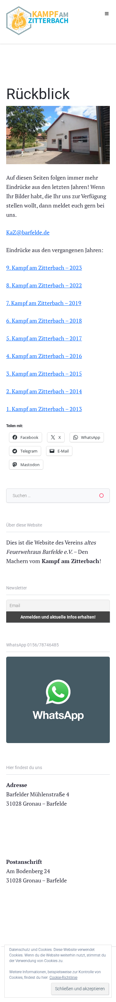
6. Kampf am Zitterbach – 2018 (44, 320)
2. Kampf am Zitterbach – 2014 (44, 391)
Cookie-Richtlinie (63, 977)
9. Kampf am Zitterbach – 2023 (44, 267)
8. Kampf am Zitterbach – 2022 (44, 285)
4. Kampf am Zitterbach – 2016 (44, 356)
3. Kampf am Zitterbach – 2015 (44, 373)
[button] (106, 13)
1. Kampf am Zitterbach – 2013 (44, 409)
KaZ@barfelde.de (27, 232)
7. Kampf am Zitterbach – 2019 (43, 303)
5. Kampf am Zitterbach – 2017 (44, 338)
